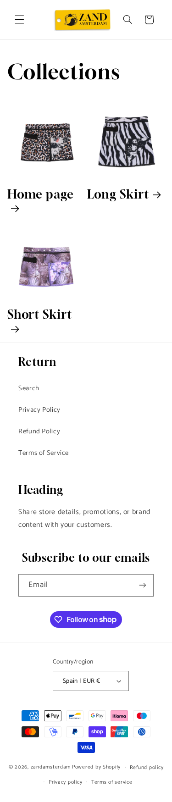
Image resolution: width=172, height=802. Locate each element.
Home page (40, 194)
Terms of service (112, 782)
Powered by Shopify (96, 767)
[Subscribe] (142, 585)
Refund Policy (39, 431)
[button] (19, 19)
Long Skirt (118, 194)
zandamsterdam (51, 767)
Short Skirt (39, 314)
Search (28, 388)
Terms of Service (43, 453)
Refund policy (147, 767)
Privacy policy (65, 782)
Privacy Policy (39, 409)
